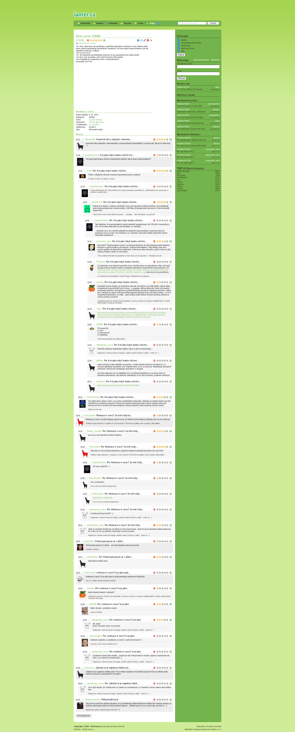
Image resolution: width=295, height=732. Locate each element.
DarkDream (95, 478)
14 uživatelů (94, 125)
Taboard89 (90, 139)
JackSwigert (95, 636)
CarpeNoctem (92, 155)
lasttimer (100, 381)
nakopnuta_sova (104, 345)
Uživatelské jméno (184, 64)
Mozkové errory (187, 48)
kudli (89, 171)
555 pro (92, 122)
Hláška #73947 (183, 115)
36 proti (100, 122)
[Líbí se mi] (104, 40)
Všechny (127, 23)
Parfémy (77, 729)
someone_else (103, 241)
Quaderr (216, 110)
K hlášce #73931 (184, 143)
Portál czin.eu (88, 729)
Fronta (140, 23)
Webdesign (186, 46)
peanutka (89, 541)
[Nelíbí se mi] (88, 40)
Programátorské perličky (191, 43)
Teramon (100, 261)
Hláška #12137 (183, 87)
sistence (216, 127)
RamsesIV (90, 572)
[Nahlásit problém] (148, 40)
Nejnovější (85, 23)
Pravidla (210, 726)
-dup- (98, 309)
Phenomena (93, 397)
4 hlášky (97, 120)
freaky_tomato (94, 431)
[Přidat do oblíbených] (151, 40)
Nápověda (201, 726)
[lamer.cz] (85, 14)
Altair (217, 87)
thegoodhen (214, 115)
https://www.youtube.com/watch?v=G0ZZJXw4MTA (118, 385)
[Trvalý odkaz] (145, 40)
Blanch (217, 143)
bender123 (97, 202)
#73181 (80, 40)
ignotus (216, 138)
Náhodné (113, 23)
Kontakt (218, 726)
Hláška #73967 (183, 104)
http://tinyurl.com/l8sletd (102, 498)
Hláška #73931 (183, 121)
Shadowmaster (92, 699)
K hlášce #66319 (184, 138)
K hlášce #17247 (184, 149)
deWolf (92, 604)
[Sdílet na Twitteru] (141, 40)
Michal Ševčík (118, 726)
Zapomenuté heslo (201, 60)
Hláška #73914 (183, 127)
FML (183, 51)
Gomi (217, 121)
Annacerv (89, 668)
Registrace (215, 60)
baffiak (99, 360)
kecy (91, 120)
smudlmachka (214, 104)
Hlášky (184, 40)
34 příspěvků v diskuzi (87, 43)
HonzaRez (92, 557)
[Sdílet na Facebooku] (138, 40)
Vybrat (181, 55)
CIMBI (99, 324)
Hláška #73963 (183, 110)
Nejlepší (99, 23)
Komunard (90, 415)
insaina (99, 282)
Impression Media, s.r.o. (211, 729)
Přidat (152, 23)
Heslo (179, 71)
